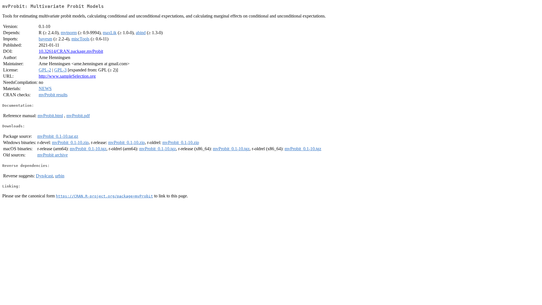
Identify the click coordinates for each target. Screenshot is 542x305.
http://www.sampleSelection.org (67, 76)
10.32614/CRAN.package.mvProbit (71, 51)
